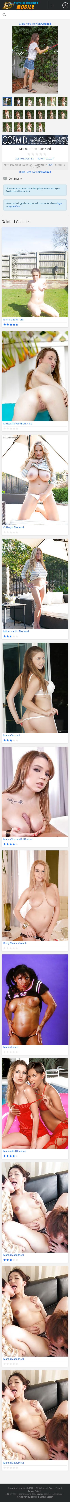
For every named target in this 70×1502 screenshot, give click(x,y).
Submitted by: (41, 165)
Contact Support (46, 1497)
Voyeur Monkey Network (27, 1497)
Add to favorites (24, 159)
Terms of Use (54, 1488)
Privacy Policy (34, 1491)
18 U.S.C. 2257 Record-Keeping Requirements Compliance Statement (34, 1494)
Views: (33, 167)
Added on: (8, 165)
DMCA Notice (41, 1488)
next (65, 60)
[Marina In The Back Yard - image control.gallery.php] (7, 101)
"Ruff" (50, 165)
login (59, 203)
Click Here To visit (35, 23)
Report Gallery (46, 159)
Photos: (58, 165)
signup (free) (14, 206)
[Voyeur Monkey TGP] (20, 5)
